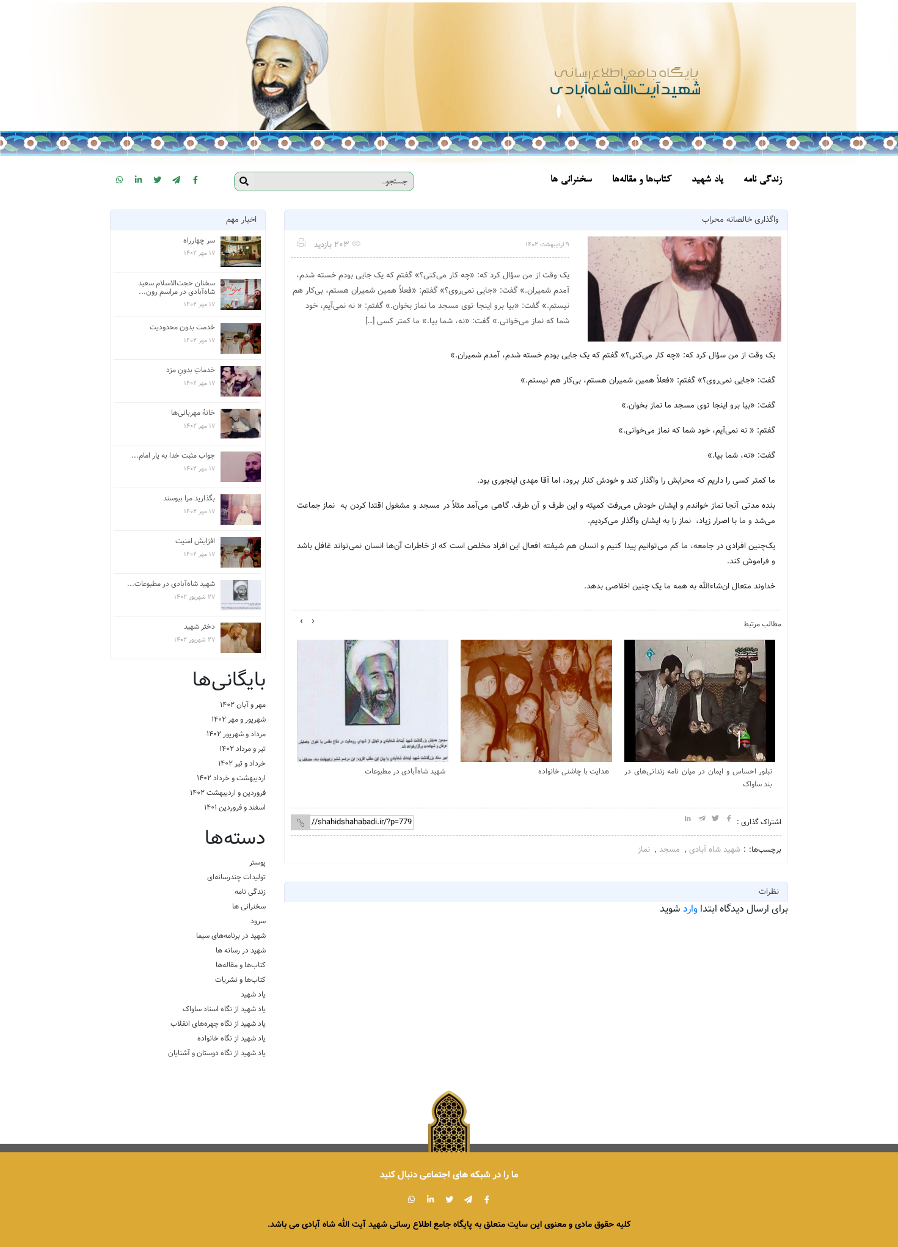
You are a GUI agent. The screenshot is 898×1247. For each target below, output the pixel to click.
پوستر (257, 862)
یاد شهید (253, 994)
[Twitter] (158, 180)
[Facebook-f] (195, 180)
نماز (644, 849)
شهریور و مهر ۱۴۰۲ (238, 719)
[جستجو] (244, 181)
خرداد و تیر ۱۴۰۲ (242, 763)
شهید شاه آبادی (714, 849)
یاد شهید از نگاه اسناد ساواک (224, 1009)
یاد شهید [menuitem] (707, 180)
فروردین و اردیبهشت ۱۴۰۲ (228, 793)
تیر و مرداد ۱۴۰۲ (242, 749)
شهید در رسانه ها (241, 950)
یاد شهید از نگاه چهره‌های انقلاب (218, 1023)
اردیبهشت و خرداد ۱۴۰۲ (231, 778)
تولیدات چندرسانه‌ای (236, 877)
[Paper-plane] (176, 180)
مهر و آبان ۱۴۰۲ (243, 705)
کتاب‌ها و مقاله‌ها (241, 965)
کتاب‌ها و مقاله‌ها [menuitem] (641, 180)
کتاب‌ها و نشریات (240, 980)
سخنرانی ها (249, 906)
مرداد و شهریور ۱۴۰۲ (236, 734)
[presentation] (313, 621)
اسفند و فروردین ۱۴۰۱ (235, 807)
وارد (690, 908)
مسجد (669, 849)
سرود (258, 921)
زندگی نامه (250, 892)
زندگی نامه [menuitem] (762, 180)
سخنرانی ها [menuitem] (571, 180)
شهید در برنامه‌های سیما (231, 936)
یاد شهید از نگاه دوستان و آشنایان (217, 1053)
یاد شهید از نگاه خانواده (231, 1038)
